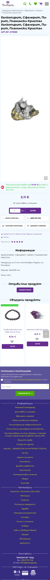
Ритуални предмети (25, 504)
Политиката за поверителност (27, 380)
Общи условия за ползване (25, 420)
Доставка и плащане (25, 412)
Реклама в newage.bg (25, 407)
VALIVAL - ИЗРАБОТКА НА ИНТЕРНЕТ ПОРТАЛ (25, 448)
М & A (6, 237)
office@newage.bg (28, 563)
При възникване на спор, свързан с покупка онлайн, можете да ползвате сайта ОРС (25, 434)
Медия (25, 479)
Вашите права (25, 440)
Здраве (25, 509)
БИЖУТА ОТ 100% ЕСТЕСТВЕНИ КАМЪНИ (22, 234)
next (46, 334)
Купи (33, 211)
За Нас (25, 453)
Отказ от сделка (25, 444)
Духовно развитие (25, 466)
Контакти (25, 461)
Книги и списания (25, 521)
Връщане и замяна (25, 416)
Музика (25, 534)
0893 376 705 (27, 560)
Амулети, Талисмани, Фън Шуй (25, 491)
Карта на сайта (25, 457)
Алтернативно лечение (25, 474)
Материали (25, 539)
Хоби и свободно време (25, 530)
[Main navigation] (46, 4)
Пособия (25, 517)
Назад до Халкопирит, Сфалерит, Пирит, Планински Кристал (22, 11)
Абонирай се (24, 393)
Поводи (25, 526)
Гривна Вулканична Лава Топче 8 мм (13, 330)
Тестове (25, 483)
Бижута (25, 500)
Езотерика (25, 470)
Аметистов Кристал (37, 329)
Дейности (25, 543)
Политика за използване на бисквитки (25, 429)
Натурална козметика (25, 513)
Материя (25, 496)
